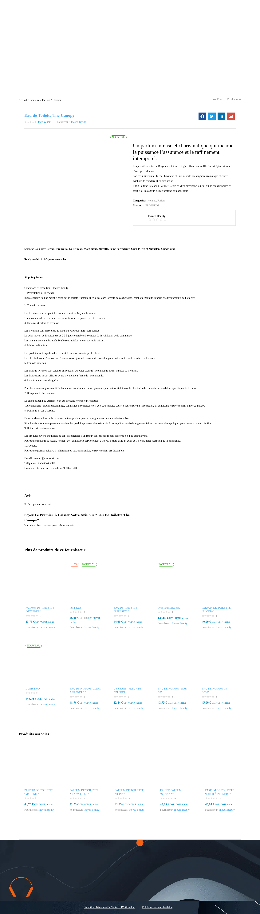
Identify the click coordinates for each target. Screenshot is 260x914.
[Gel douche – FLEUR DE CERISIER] (130, 665)
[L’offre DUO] (42, 665)
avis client (44, 122)
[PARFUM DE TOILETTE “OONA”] (130, 768)
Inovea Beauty (78, 122)
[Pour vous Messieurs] (174, 584)
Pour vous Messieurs (169, 607)
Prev (219, 99)
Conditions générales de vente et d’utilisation (109, 907)
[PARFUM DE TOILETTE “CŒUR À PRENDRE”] (220, 768)
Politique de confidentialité (157, 907)
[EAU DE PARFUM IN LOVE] (218, 665)
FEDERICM (152, 205)
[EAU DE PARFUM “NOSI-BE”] (174, 665)
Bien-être (34, 100)
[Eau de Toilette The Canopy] (202, 116)
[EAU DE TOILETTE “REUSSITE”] (130, 584)
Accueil (23, 100)
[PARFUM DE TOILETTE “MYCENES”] (42, 584)
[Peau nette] (86, 584)
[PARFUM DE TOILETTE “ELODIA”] (218, 584)
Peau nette (75, 607)
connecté (46, 525)
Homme (57, 100)
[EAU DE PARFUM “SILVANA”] (175, 768)
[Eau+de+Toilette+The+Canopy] (212, 116)
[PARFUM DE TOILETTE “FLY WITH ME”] (85, 768)
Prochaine (232, 99)
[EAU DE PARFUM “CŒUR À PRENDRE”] (86, 665)
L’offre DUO (33, 688)
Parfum (46, 100)
